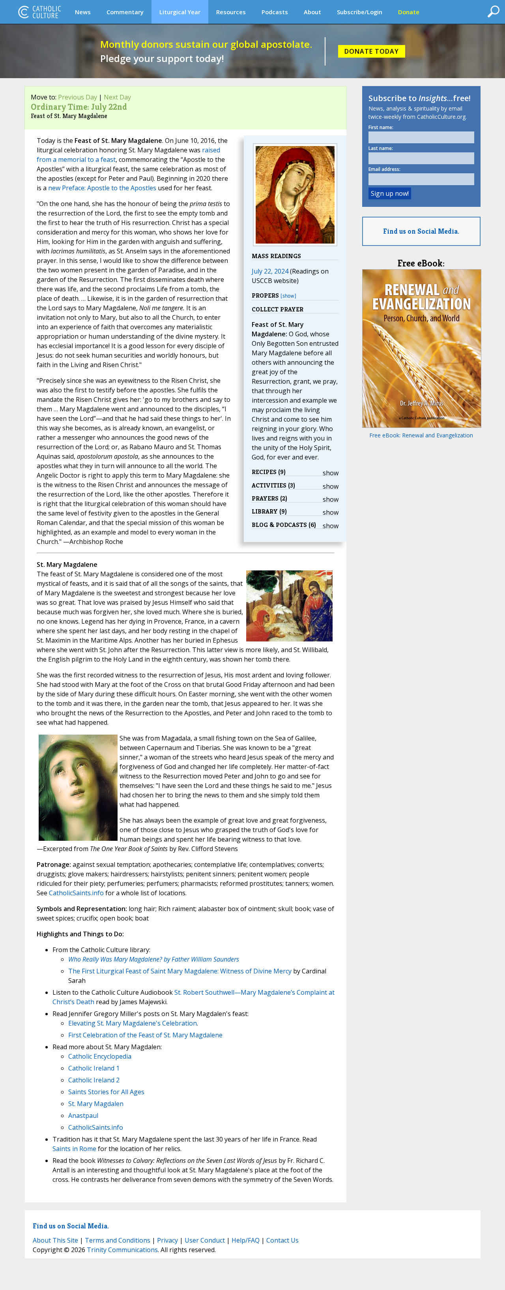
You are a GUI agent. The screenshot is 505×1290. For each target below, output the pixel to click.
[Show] (288, 296)
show (331, 473)
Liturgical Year (179, 12)
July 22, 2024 (270, 271)
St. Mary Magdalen (95, 1103)
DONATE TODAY (371, 51)
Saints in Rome (74, 1148)
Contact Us (282, 1240)
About (312, 12)
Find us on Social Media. (421, 231)
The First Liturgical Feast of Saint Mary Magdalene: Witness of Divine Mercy (180, 971)
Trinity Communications (122, 1249)
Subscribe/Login (359, 12)
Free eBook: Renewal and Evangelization (421, 435)
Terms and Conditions (117, 1240)
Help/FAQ (246, 1240)
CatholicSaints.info (76, 893)
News (83, 12)
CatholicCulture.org (39, 12)
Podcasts (275, 12)
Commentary (125, 12)
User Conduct (205, 1240)
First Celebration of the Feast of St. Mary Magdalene (145, 1035)
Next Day (117, 97)
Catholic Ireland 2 (94, 1080)
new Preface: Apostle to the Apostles (102, 188)
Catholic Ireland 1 (94, 1068)
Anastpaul (83, 1115)
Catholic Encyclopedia (99, 1056)
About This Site (55, 1240)
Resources (231, 12)
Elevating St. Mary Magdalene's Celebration (132, 1023)
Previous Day (77, 97)
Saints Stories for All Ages (106, 1092)
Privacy (167, 1240)
